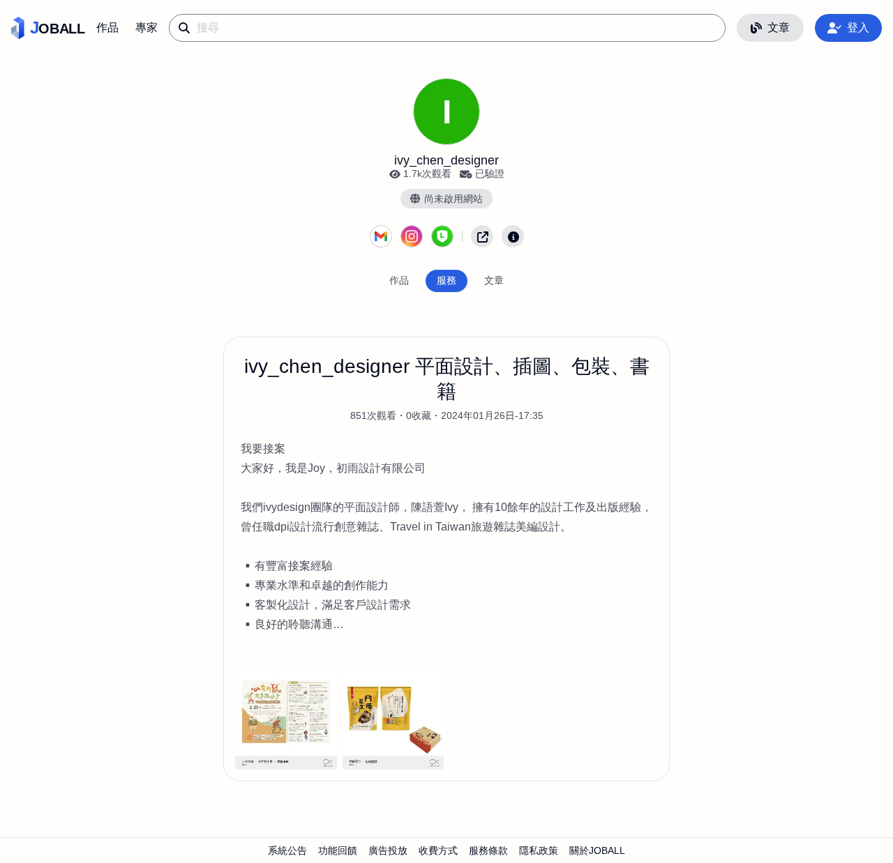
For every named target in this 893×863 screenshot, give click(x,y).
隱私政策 (538, 850)
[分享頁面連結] (482, 236)
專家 (146, 27)
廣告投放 (387, 850)
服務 (446, 280)
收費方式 (438, 850)
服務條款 (488, 850)
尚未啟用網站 (453, 198)
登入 (858, 27)
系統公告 (287, 850)
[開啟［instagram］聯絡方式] (411, 236)
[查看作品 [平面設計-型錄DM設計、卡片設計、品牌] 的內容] (286, 719)
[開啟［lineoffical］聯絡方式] (442, 236)
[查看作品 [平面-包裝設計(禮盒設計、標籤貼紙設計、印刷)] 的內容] (393, 719)
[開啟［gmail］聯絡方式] (381, 236)
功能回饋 (337, 850)
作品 (107, 27)
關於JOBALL (597, 850)
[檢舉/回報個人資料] (513, 236)
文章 (778, 27)
